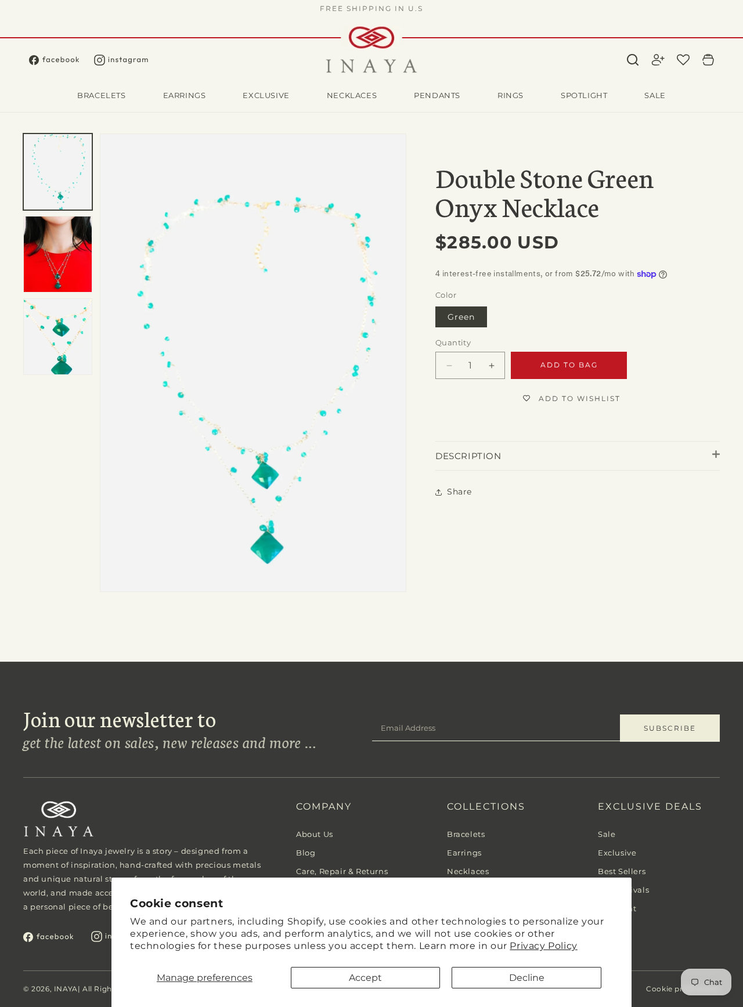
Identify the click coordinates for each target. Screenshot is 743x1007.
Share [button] (459, 492)
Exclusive (617, 852)
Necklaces (468, 871)
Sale (606, 834)
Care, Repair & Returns (342, 871)
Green (461, 317)
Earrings (464, 852)
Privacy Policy (543, 945)
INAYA (66, 988)
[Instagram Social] (128, 60)
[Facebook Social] (61, 60)
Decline (526, 977)
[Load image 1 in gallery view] (57, 171)
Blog (305, 852)
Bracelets (466, 834)
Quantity (453, 342)
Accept (365, 977)
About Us (314, 834)
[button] (632, 60)
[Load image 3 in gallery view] (57, 336)
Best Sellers (621, 871)
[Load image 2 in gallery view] (57, 254)
